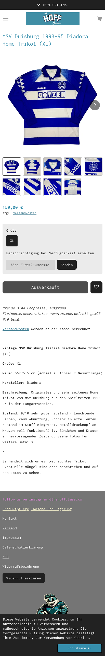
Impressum (12, 537)
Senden (67, 265)
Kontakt (10, 518)
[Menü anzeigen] (5, 19)
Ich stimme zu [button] (79, 648)
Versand (10, 528)
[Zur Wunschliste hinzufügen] (96, 287)
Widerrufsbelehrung (21, 566)
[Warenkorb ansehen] (99, 19)
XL (12, 241)
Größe (11, 230)
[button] (12, 166)
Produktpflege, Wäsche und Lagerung (37, 509)
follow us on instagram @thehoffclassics (42, 499)
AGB (6, 557)
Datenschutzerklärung (23, 547)
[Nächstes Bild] (95, 105)
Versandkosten (24, 213)
